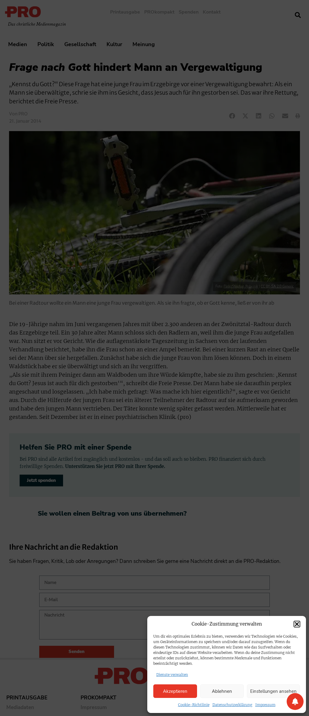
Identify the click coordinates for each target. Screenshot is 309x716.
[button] (297, 624)
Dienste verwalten (172, 674)
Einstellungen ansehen (273, 691)
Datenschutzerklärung (232, 704)
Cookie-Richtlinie (193, 704)
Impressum (265, 704)
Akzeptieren (175, 691)
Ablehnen (222, 691)
